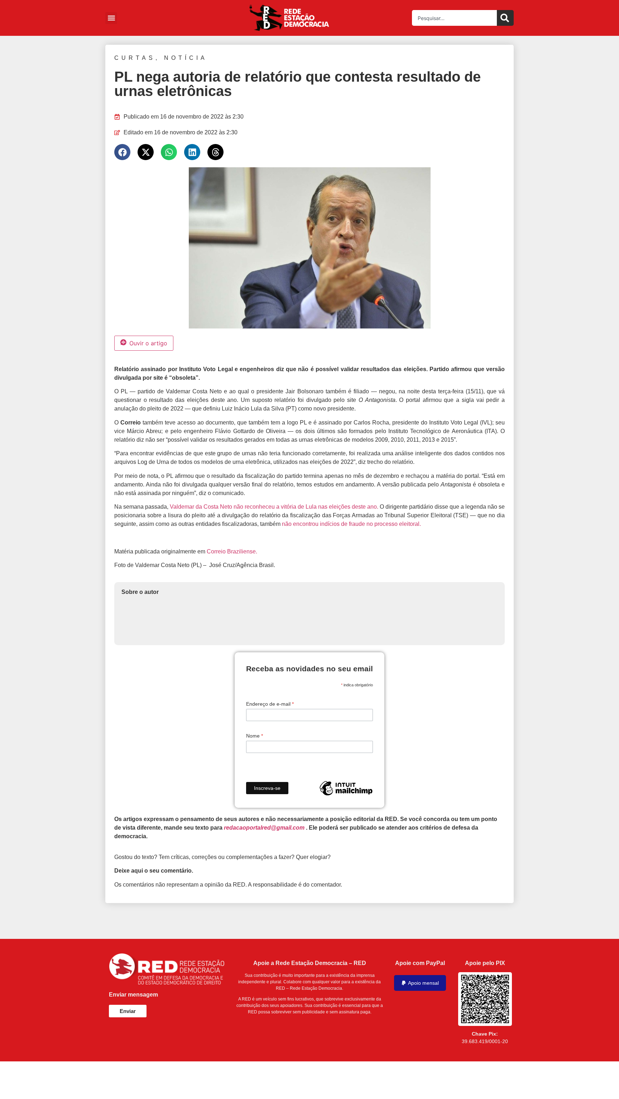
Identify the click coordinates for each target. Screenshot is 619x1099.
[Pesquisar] (505, 18)
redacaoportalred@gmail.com (264, 828)
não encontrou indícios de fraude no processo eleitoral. (351, 524)
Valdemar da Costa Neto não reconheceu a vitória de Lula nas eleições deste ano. (274, 507)
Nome (254, 735)
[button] (111, 18)
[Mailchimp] (346, 788)
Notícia (185, 58)
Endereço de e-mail (270, 703)
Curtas (134, 58)
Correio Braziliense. (232, 551)
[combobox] (454, 18)
